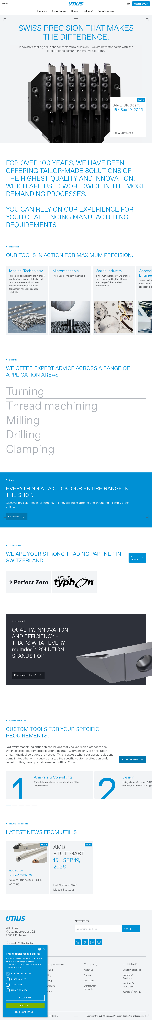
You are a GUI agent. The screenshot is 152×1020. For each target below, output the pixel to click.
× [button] (43, 949)
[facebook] (85, 942)
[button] (25, 1012)
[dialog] (25, 981)
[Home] (76, 4)
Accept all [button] (25, 1005)
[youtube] (99, 942)
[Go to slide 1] (8, 901)
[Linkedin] (78, 942)
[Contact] (128, 3)
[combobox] (39, 949)
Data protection (48, 1016)
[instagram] (92, 942)
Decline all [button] (25, 998)
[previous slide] (6, 300)
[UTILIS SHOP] (141, 3)
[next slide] (143, 300)
